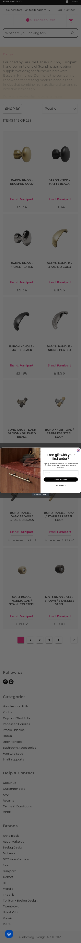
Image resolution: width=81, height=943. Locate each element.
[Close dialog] (78, 450)
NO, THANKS (61, 485)
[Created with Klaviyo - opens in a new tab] (40, 494)
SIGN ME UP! (60, 479)
